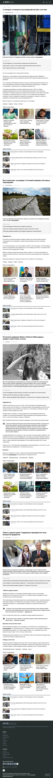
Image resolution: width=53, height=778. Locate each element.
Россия (5, 262)
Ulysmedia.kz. (39, 57)
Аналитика (5, 740)
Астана (21, 104)
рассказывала (7, 628)
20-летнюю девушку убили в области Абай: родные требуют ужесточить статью (28, 157)
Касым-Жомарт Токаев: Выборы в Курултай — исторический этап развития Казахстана (25, 583)
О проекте (5, 751)
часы (30, 649)
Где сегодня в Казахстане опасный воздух (14, 68)
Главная (4, 7)
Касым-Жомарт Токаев (9, 649)
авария (11, 104)
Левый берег (5, 735)
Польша (21, 262)
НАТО (16, 262)
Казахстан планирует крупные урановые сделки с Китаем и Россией (21, 228)
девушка (31, 457)
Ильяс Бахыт (8, 537)
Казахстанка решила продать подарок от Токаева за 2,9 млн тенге (20, 585)
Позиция (4, 741)
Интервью (5, 745)
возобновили (12, 454)
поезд (16, 104)
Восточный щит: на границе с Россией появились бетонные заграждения (26, 151)
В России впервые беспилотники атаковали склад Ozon (17, 226)
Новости (4, 733)
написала (27, 612)
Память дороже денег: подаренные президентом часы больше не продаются (27, 163)
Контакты (5, 755)
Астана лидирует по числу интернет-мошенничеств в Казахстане (20, 63)
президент (18, 649)
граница (11, 262)
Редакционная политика (8, 757)
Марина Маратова (9, 12)
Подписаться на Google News (11, 766)
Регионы (4, 743)
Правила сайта (6, 752)
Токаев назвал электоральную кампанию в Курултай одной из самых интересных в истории (26, 580)
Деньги (4, 738)
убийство (6, 457)
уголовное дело (23, 457)
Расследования (6, 737)
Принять (48, 774)
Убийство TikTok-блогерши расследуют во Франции (16, 395)
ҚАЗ (46, 2)
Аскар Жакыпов (8, 185)
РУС (50, 2)
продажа (25, 649)
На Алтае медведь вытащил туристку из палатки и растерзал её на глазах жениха (24, 392)
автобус (5, 104)
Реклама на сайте (6, 754)
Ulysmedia (7, 341)
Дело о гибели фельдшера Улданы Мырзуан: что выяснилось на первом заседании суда (26, 397)
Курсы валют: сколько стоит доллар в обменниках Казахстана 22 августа (22, 65)
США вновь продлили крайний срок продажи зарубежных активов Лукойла (22, 231)
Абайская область (14, 457)
